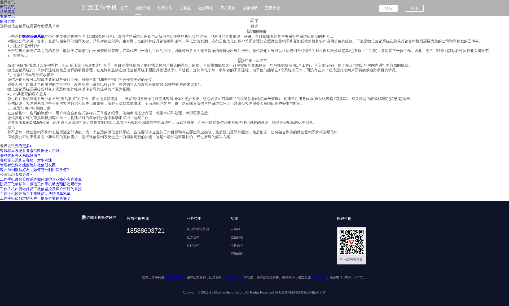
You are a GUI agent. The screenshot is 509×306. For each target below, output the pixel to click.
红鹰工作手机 (99, 7)
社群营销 (193, 245)
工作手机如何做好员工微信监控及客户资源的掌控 (41, 189)
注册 (414, 8)
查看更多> (23, 146)
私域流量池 (319, 277)
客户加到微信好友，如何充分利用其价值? (34, 170)
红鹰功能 (164, 8)
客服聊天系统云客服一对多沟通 (26, 160)
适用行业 (272, 8)
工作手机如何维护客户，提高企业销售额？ (35, 198)
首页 (124, 8)
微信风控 (205, 8)
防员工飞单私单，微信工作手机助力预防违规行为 (41, 184)
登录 (388, 8)
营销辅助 (250, 8)
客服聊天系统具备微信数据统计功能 (29, 150)
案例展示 (7, 16)
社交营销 (193, 237)
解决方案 (7, 21)
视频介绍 (142, 8)
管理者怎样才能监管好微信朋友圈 (28, 165)
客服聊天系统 (234, 277)
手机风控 (228, 8)
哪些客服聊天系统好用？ (20, 155)
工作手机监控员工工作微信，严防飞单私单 (35, 193)
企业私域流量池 (198, 229)
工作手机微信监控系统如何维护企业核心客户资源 (41, 179)
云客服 (185, 8)
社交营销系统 (173, 277)
